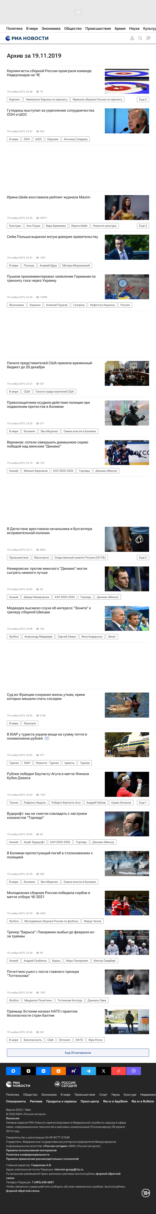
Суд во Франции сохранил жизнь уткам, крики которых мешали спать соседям (46, 697)
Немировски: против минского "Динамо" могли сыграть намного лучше (47, 570)
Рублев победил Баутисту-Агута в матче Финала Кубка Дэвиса (48, 776)
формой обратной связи (22, 1190)
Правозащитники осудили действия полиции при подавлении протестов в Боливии (48, 404)
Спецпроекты (16, 1101)
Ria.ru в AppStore (115, 1101)
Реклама (36, 1101)
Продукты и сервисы (61, 1101)
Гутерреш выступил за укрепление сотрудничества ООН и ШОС (50, 112)
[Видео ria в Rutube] (73, 1071)
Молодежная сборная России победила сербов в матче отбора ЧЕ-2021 (48, 895)
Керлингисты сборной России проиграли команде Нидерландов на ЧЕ (49, 73)
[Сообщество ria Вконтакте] (43, 1071)
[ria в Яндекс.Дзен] (28, 1071)
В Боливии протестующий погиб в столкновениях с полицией (50, 855)
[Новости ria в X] (103, 1071)
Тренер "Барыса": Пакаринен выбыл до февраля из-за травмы (51, 934)
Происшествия (85, 1094)
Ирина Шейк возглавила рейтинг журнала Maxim (48, 197)
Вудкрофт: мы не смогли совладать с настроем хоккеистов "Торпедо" (47, 816)
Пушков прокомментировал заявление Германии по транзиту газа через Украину (51, 278)
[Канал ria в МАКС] (13, 1071)
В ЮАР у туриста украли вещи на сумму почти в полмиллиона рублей (47, 736)
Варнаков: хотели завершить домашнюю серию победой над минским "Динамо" (47, 444)
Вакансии (12, 1118)
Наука (116, 1094)
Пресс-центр (90, 1101)
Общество (30, 1094)
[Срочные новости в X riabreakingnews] (118, 1071)
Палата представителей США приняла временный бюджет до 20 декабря (49, 365)
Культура (130, 1094)
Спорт (103, 1094)
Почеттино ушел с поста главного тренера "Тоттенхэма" (43, 974)
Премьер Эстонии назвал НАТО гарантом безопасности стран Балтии (42, 1013)
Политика (12, 1094)
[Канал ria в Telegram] (88, 1071)
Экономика (49, 1094)
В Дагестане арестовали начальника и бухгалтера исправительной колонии (49, 531)
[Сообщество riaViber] (133, 1071)
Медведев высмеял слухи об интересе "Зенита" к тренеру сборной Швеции (49, 610)
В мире (65, 1094)
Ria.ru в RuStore (143, 1101)
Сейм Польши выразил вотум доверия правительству (52, 237)
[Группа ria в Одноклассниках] (58, 1071)
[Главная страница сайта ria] (26, 38)
